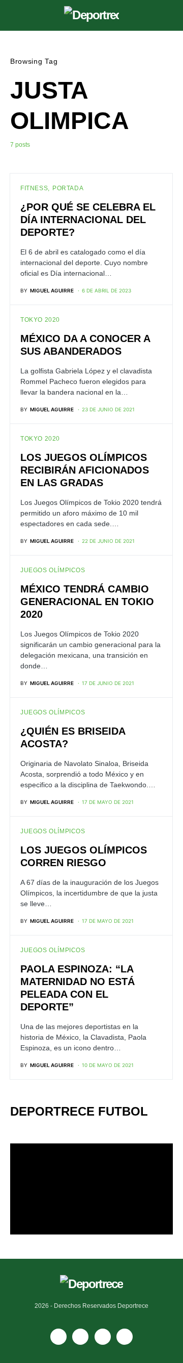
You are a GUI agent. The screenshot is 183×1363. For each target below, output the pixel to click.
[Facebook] (58, 1337)
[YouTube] (80, 1337)
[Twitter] (124, 1337)
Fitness (34, 188)
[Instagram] (103, 1337)
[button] (13, 15)
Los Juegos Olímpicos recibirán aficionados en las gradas (84, 470)
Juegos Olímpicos (52, 570)
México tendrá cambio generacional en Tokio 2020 (87, 601)
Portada (67, 188)
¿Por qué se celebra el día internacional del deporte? (88, 219)
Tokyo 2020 (40, 319)
